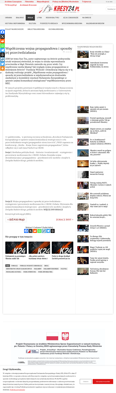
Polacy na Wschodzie (14, 29)
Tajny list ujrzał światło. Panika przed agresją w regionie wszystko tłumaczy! (99, 261)
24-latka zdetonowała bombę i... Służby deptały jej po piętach (99, 163)
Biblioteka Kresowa (36, 29)
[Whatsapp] (39, 231)
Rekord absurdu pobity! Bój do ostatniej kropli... (100, 216)
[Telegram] (48, 231)
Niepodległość (43, 2)
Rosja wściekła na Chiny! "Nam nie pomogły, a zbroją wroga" (99, 54)
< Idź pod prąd (16, 219)
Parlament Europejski (51, 269)
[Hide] (1, 73)
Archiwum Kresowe (28, 5)
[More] (2, 68)
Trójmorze (86, 2)
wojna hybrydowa (29, 272)
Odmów (85, 381)
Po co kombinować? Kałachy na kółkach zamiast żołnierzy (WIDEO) (100, 142)
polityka (64, 269)
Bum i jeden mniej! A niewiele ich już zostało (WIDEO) (99, 109)
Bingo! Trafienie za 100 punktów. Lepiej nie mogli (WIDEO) (100, 249)
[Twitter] (2, 64)
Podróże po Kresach (49, 23)
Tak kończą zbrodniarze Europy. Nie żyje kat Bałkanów (99, 271)
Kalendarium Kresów (95, 23)
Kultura (32, 23)
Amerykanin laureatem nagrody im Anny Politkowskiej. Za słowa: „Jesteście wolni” (99, 66)
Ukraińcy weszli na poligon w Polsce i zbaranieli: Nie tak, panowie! (100, 152)
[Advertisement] (58, 37)
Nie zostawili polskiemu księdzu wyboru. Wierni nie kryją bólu (100, 196)
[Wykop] (44, 231)
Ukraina (8, 18)
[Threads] (53, 231)
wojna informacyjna (45, 272)
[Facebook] (26, 231)
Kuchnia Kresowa (56, 29)
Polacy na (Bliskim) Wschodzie (66, 2)
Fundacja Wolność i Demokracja (31, 266)
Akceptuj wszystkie (103, 381)
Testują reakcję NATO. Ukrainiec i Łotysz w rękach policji (100, 185)
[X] (31, 231)
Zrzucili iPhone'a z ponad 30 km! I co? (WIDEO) (100, 227)
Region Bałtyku (52, 18)
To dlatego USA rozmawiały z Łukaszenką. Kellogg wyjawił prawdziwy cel (100, 239)
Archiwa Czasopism (13, 2)
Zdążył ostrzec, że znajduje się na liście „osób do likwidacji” (100, 131)
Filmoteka (29, 2)
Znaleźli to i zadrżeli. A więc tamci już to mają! (99, 205)
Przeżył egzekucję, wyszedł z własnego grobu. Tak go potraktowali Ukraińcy (100, 120)
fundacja (14, 266)
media (46, 266)
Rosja (30, 18)
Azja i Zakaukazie (70, 18)
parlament (37, 269)
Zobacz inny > (64, 219)
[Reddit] (35, 231)
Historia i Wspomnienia (15, 23)
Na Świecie (86, 18)
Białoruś (20, 18)
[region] (58, 379)
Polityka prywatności (17, 390)
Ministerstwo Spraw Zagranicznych (19, 269)
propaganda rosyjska (13, 272)
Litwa (39, 18)
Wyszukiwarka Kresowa (72, 23)
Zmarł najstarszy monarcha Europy (97, 173)
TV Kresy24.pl (11, 5)
